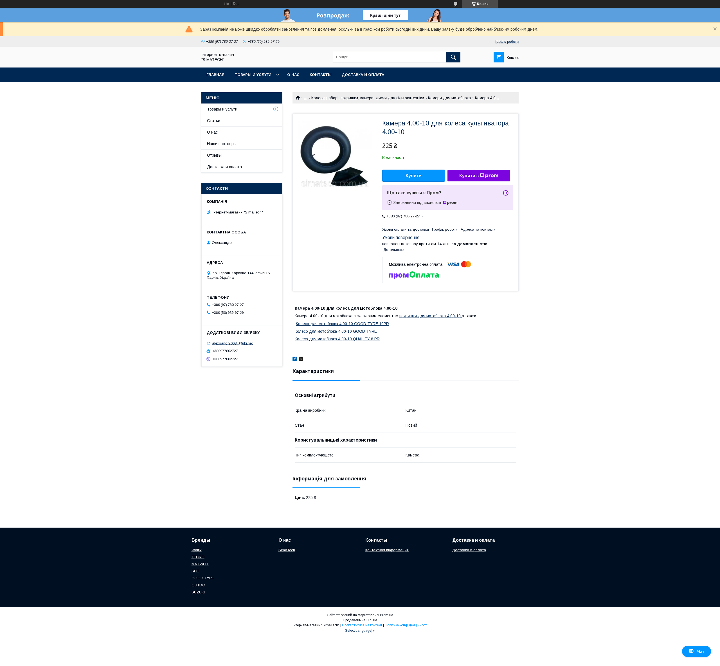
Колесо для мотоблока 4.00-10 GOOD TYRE (336, 331)
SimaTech (286, 550)
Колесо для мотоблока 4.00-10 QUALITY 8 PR (337, 339)
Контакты (321, 75)
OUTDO (198, 585)
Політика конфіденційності (406, 625)
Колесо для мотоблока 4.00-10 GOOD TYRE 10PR (342, 323)
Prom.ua (386, 615)
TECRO (198, 557)
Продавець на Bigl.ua (360, 620)
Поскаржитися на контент (362, 625)
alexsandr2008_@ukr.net (232, 343)
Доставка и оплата (363, 75)
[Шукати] (453, 57)
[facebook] (294, 359)
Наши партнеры (222, 143)
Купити (414, 175)
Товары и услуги (253, 75)
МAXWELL (200, 564)
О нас (293, 75)
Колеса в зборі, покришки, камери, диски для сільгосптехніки (367, 98)
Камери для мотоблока (449, 98)
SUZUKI (198, 592)
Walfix (197, 550)
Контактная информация (387, 550)
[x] (301, 359)
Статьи (213, 120)
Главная (215, 75)
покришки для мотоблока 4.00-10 (430, 316)
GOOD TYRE (203, 578)
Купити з (469, 175)
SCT (195, 571)
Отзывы (214, 155)
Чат (700, 651)
